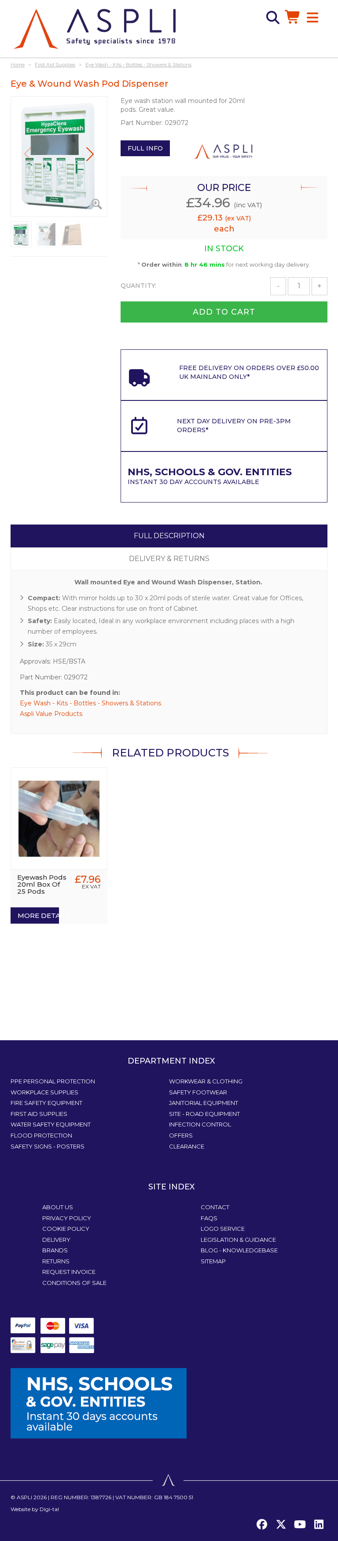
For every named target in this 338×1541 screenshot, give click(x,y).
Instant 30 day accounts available (210, 477)
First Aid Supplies (39, 1113)
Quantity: (138, 286)
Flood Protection (41, 1135)
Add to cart (224, 312)
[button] (90, 154)
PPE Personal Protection (53, 1081)
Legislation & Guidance (238, 1239)
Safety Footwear (198, 1092)
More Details (38, 915)
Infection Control (200, 1124)
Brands (55, 1250)
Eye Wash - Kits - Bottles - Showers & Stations (90, 703)
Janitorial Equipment (203, 1102)
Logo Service (223, 1228)
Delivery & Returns (169, 558)
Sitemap (213, 1261)
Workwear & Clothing (205, 1081)
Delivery (56, 1239)
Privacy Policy (66, 1218)
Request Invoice (69, 1271)
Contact (215, 1207)
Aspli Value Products (51, 714)
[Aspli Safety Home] (95, 28)
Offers (181, 1135)
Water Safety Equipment (51, 1124)
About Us (57, 1207)
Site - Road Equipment (204, 1113)
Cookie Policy (65, 1228)
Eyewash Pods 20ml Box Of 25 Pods (41, 884)
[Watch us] (300, 1524)
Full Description (169, 536)
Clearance (186, 1146)
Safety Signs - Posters (47, 1146)
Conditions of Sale (74, 1282)
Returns (56, 1261)
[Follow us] (281, 1524)
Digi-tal (49, 1509)
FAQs (209, 1218)
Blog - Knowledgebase (239, 1250)
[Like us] (262, 1524)
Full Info (145, 148)
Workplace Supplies (44, 1092)
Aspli (24, 1497)
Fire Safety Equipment (46, 1102)
